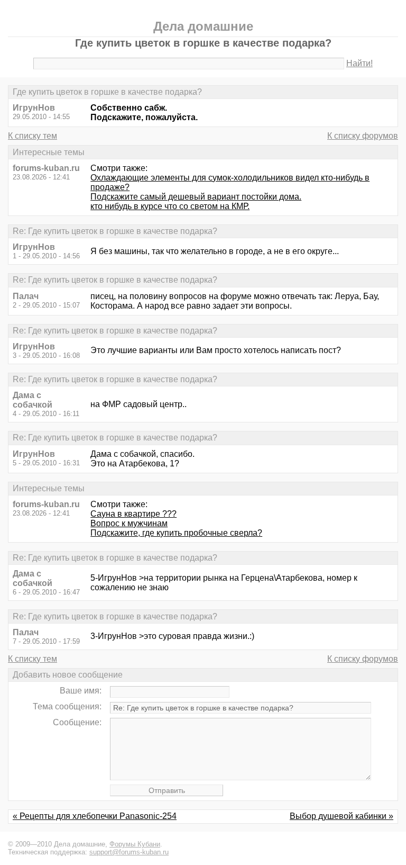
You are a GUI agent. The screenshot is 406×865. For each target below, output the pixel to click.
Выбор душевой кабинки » (341, 816)
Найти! (359, 63)
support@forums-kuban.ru (129, 852)
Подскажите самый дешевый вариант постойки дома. (195, 196)
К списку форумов (362, 135)
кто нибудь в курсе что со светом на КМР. (170, 206)
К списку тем (32, 135)
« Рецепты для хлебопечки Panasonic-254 (95, 816)
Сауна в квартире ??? (133, 513)
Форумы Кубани (134, 844)
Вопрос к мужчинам (129, 523)
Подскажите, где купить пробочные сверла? (176, 532)
